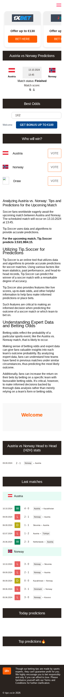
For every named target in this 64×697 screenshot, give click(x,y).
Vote (54, 153)
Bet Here (22, 39)
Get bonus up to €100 (37, 124)
